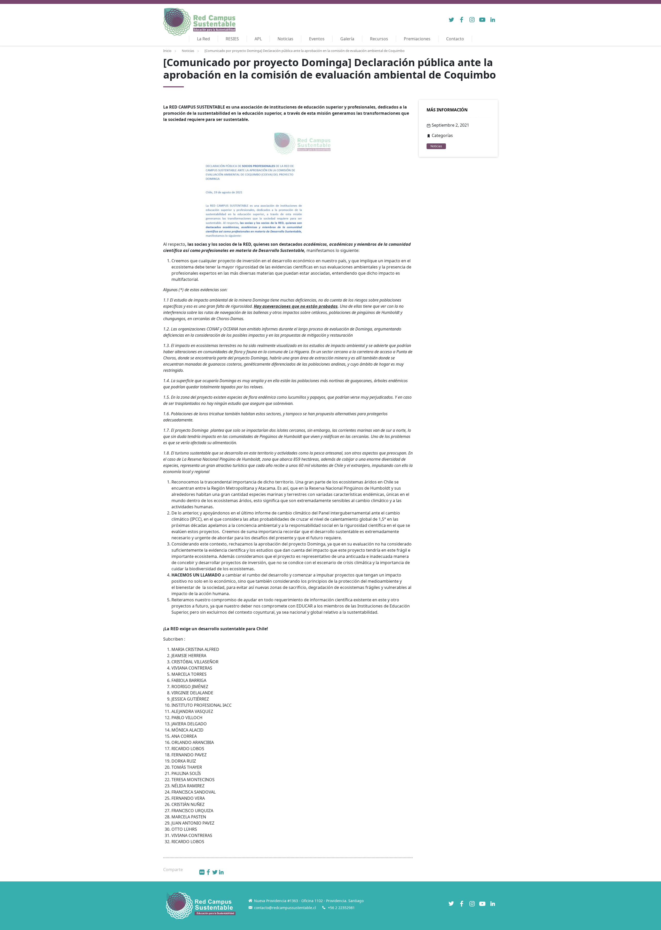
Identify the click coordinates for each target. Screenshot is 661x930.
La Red (203, 39)
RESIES (232, 39)
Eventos (317, 39)
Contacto (455, 39)
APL (258, 39)
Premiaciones (417, 39)
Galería (347, 39)
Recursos (379, 39)
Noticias (285, 39)
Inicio (167, 50)
